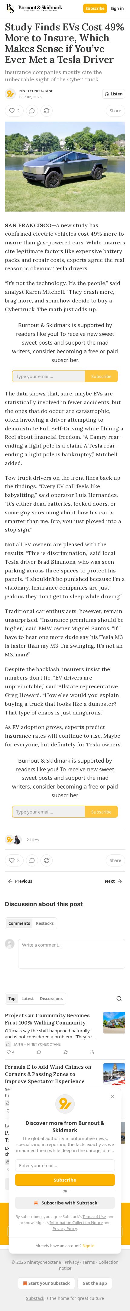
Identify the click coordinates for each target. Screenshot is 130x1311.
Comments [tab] (19, 923)
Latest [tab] (27, 998)
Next (110, 881)
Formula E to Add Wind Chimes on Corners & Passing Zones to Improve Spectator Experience (48, 1074)
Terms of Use (94, 1216)
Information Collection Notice (76, 1222)
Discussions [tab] (51, 998)
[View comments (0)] (32, 111)
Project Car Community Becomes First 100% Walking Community (47, 1019)
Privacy (72, 1262)
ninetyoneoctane (36, 91)
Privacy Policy (65, 1228)
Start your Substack (49, 1283)
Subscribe (95, 8)
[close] (112, 1097)
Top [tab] (11, 998)
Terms (89, 1262)
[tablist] (31, 923)
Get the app (95, 1283)
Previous (23, 881)
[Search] (119, 999)
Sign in (117, 8)
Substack (35, 1298)
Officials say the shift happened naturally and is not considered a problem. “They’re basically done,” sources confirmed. (48, 1033)
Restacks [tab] (45, 923)
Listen (117, 94)
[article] (65, 1034)
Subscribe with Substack (69, 1203)
